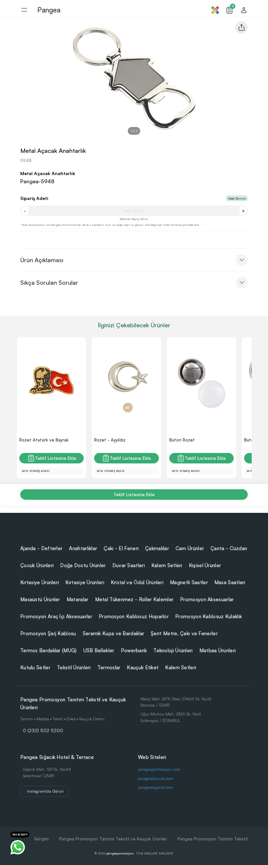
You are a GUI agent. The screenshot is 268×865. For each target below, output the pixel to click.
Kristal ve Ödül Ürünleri (137, 582)
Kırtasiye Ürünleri (39, 582)
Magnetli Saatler (189, 582)
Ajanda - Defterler (41, 548)
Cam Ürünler (190, 548)
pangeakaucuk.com (155, 778)
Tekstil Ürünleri (74, 667)
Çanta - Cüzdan (228, 548)
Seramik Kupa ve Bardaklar (113, 633)
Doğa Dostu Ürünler (83, 565)
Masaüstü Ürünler (40, 599)
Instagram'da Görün (45, 791)
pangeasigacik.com (155, 787)
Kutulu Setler (35, 667)
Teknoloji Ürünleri (173, 650)
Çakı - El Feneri (121, 548)
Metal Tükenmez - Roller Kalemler (134, 599)
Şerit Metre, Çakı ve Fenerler (184, 633)
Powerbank (134, 650)
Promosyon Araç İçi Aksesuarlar (56, 616)
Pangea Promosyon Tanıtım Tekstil (212, 838)
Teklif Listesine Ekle (55, 458)
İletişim (41, 838)
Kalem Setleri (166, 565)
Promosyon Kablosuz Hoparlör (134, 616)
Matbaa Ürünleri (217, 650)
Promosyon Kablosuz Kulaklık (208, 616)
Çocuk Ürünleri (37, 565)
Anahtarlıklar (83, 548)
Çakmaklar (157, 548)
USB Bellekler (98, 650)
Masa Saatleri (229, 582)
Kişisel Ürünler (205, 565)
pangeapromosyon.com (159, 769)
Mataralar (78, 599)
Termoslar (109, 667)
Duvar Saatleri (128, 565)
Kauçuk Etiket (143, 667)
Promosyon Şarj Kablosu (48, 633)
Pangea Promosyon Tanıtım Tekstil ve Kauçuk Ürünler (113, 838)
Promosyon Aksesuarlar (207, 599)
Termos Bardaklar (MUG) (48, 650)
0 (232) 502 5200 (43, 730)
